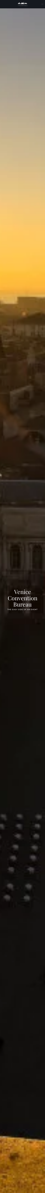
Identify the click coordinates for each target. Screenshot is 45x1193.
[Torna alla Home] (22, 4)
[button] (42, 4)
